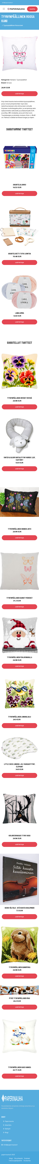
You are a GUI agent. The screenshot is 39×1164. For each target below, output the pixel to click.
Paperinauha (9, 1121)
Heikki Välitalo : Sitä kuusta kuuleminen (19, 908)
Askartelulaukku (19, 184)
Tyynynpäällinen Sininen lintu (19, 529)
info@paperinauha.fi (7, 2)
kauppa (32, 9)
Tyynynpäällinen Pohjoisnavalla (19, 657)
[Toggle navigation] (3, 9)
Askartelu (8, 1125)
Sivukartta (26, 1161)
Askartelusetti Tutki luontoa (19, 253)
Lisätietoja (19, 94)
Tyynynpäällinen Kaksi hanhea (19, 1067)
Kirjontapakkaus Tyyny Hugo (19, 835)
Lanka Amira (19, 313)
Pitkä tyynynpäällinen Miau (19, 998)
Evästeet (27, 1158)
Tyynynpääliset (21, 80)
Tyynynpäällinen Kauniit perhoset (19, 598)
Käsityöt (13, 80)
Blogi (6, 1132)
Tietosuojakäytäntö (15, 1161)
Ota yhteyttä (18, 1158)
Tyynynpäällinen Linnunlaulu (19, 717)
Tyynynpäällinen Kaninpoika (19, 967)
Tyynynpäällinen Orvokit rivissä (19, 398)
